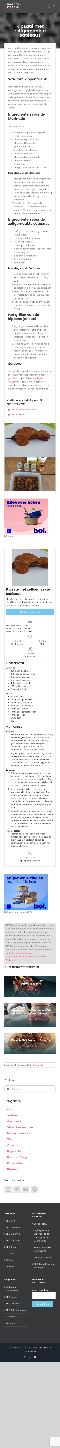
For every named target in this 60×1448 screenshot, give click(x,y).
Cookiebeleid (44, 1347)
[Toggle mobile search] (48, 6)
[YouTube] (25, 1189)
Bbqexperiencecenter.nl (18, 956)
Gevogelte (38, 1065)
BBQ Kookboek (13, 1240)
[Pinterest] (17, 1189)
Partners (10, 1260)
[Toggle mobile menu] (54, 6)
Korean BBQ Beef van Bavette (42, 1249)
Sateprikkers (18, 414)
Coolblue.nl (26, 953)
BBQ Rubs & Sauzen (16, 1310)
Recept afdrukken (32, 612)
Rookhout (11, 1323)
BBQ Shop (11, 1247)
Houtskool (11, 1316)
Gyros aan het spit (43, 1257)
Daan (12, 1065)
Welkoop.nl (11, 960)
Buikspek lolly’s (41, 1223)
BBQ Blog (10, 1220)
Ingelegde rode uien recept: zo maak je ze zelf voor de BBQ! (41, 1235)
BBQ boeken (12, 1297)
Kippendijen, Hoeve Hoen (24, 409)
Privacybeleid (30, 1351)
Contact (10, 1253)
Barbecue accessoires (12, 1289)
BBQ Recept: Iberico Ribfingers (44, 1266)
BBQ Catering (13, 1233)
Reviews (10, 1266)
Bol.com (16, 953)
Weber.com (37, 956)
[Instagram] (8, 1189)
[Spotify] (34, 1189)
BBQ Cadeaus (13, 1227)
